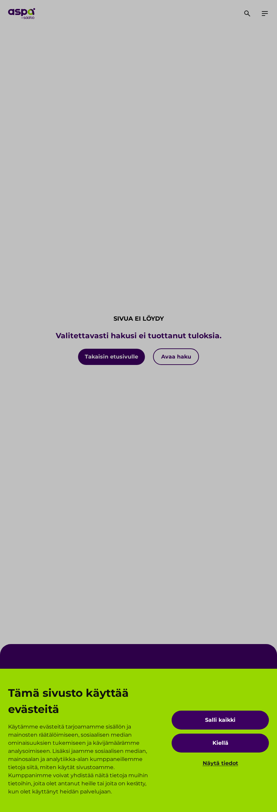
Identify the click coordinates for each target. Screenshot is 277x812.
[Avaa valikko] (265, 13)
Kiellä (220, 743)
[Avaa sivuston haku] (247, 13)
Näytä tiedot (220, 763)
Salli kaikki (220, 720)
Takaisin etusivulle (111, 356)
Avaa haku (176, 356)
